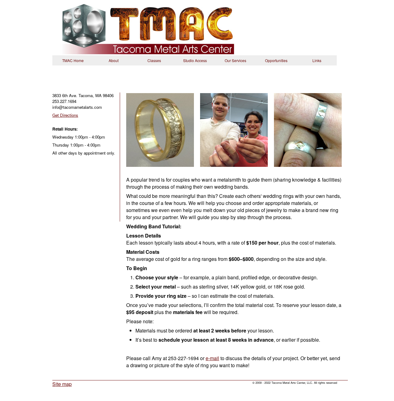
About (114, 60)
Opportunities (276, 60)
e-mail (212, 358)
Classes (154, 60)
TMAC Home (73, 60)
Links (316, 60)
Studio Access (195, 60)
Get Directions (65, 115)
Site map (62, 383)
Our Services (235, 60)
